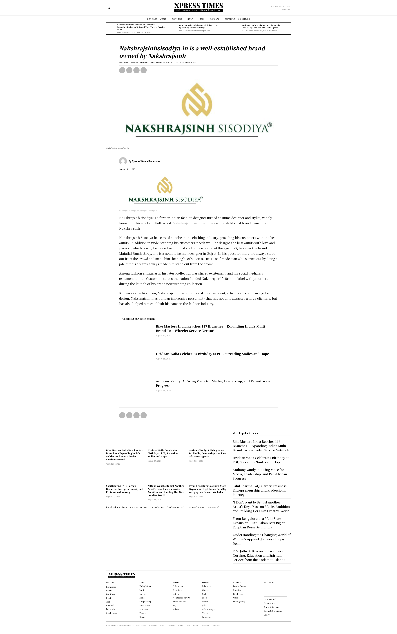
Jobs (204, 605)
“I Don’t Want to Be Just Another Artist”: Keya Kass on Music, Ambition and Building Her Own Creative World (166, 490)
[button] (109, 8)
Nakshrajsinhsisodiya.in (191, 223)
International (270, 599)
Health (205, 601)
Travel (205, 613)
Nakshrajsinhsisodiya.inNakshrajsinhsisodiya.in (138, 210)
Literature (143, 609)
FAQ (174, 605)
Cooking (237, 590)
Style (204, 594)
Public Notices (179, 601)
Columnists (178, 586)
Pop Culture (144, 605)
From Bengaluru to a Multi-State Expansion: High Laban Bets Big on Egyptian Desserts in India (207, 488)
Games (205, 590)
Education (207, 586)
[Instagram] (264, 592)
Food (204, 597)
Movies (142, 594)
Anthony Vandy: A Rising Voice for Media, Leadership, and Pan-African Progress (261, 26)
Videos (176, 609)
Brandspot (123, 62)
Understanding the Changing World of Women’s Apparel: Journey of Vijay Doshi (262, 539)
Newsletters (269, 603)
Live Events (238, 594)
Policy (267, 614)
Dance (142, 597)
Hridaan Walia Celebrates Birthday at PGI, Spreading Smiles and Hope (199, 26)
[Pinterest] (136, 70)
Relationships (208, 609)
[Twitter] (129, 70)
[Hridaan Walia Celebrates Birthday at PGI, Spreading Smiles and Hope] (173, 27)
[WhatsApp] (144, 70)
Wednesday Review (181, 597)
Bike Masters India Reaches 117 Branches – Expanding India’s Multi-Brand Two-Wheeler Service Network (141, 27)
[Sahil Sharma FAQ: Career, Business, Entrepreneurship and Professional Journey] (125, 475)
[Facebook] (122, 70)
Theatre (142, 613)
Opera (142, 617)
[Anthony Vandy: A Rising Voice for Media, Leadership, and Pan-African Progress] (235, 27)
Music (142, 590)
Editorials (177, 590)
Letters (176, 594)
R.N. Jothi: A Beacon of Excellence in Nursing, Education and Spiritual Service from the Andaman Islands (260, 555)
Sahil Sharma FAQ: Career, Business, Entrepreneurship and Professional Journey (124, 488)
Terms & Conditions (273, 611)
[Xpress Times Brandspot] (123, 161)
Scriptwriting (145, 601)
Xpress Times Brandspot (146, 161)
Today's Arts (145, 586)
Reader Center (239, 586)
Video (235, 597)
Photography (239, 601)
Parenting (206, 617)
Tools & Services (271, 607)
